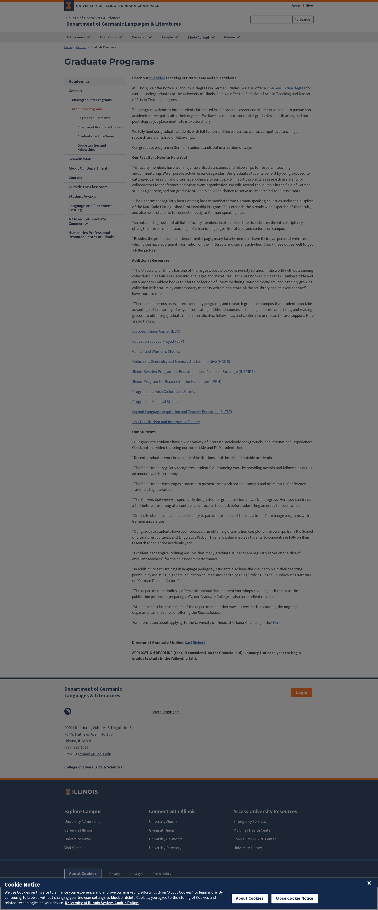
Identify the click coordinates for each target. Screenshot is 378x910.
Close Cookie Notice (294, 898)
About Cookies (250, 898)
